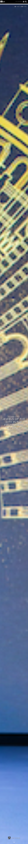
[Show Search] (25, 2)
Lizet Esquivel (15, 838)
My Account (19, 1)
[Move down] (14, 842)
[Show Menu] (23, 1)
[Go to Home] (2, 2)
